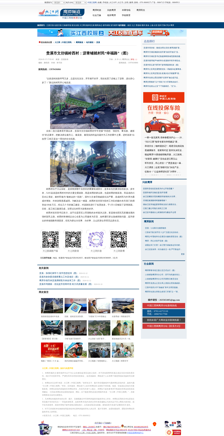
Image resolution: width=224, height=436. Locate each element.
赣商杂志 (98, 25)
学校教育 (126, 15)
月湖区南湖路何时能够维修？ (155, 200)
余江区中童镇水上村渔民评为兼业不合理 (159, 212)
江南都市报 (66, 25)
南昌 (129, 25)
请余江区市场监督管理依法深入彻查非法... (160, 204)
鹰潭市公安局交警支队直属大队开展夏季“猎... (162, 73)
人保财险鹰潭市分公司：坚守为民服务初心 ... (163, 275)
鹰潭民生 (141, 10)
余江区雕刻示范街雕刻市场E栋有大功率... (160, 196)
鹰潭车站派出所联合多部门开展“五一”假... (162, 292)
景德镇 (138, 25)
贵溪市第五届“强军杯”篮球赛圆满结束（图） (162, 65)
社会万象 (97, 15)
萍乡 (168, 25)
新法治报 (75, 25)
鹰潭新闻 (149, 221)
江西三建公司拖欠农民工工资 (155, 208)
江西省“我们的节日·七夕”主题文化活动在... (162, 232)
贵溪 (98, 42)
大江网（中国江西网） (64, 42)
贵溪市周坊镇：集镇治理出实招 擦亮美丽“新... (162, 48)
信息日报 (58, 25)
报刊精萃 (114, 25)
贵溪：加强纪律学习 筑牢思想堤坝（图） (58, 273)
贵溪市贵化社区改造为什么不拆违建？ (158, 189)
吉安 (156, 25)
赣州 (143, 25)
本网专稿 (126, 10)
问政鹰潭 (111, 10)
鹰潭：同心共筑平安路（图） (157, 241)
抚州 (160, 25)
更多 (183, 254)
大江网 (82, 25)
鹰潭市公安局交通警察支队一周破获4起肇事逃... (163, 69)
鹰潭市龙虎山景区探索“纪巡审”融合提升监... (161, 78)
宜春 (164, 25)
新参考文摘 (89, 25)
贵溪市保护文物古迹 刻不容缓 (155, 193)
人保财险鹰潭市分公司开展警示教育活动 (161, 279)
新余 (147, 25)
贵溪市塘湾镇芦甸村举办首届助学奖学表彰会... (162, 61)
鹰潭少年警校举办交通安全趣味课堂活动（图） (164, 237)
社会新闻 (149, 263)
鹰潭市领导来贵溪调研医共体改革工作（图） (60, 280)
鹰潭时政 (97, 10)
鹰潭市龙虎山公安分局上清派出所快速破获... (163, 283)
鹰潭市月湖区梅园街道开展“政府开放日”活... (161, 52)
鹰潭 (172, 25)
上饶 (151, 25)
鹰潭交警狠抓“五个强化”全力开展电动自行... (161, 82)
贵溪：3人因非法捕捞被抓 (155, 228)
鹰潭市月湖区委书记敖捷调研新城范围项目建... (162, 56)
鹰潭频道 (79, 42)
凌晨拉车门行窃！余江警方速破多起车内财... (163, 245)
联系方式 (174, 326)
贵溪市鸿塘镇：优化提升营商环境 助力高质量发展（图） (66, 284)
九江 (133, 25)
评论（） (134, 59)
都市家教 (106, 25)
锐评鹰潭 (111, 15)
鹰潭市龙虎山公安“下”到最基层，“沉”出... (160, 86)
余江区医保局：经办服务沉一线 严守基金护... (163, 249)
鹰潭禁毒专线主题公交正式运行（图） (160, 270)
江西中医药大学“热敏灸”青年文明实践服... (162, 287)
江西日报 (50, 25)
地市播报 (89, 42)
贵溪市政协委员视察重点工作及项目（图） (59, 277)
